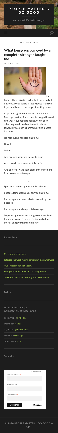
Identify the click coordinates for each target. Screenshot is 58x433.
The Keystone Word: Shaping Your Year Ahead (26, 277)
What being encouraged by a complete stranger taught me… (27, 54)
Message (18, 335)
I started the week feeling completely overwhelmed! (29, 259)
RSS (19, 341)
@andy (18, 323)
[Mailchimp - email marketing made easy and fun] (37, 407)
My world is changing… (15, 253)
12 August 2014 (11, 63)
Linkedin (21, 317)
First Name (12, 384)
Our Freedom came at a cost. (18, 265)
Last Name (12, 394)
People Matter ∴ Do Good (29, 11)
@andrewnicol (22, 329)
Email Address (14, 374)
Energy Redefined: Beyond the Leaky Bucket (25, 271)
